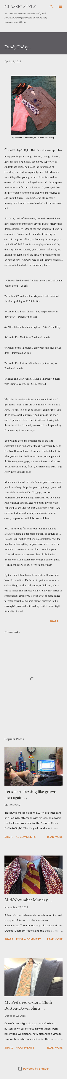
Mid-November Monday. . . (28, 900)
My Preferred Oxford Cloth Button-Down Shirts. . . (28, 1005)
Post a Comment (28, 939)
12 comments (26, 836)
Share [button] (54, 621)
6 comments (25, 1047)
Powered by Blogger (36, 1068)
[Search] (51, 6)
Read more (55, 836)
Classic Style (20, 6)
